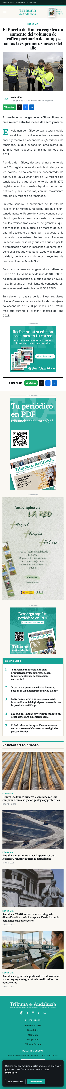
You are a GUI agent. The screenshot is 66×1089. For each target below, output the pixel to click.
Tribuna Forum (33, 1044)
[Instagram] (33, 1012)
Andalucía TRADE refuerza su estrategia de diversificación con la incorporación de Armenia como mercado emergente (30, 917)
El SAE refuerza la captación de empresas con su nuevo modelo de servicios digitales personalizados (34, 728)
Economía (33, 24)
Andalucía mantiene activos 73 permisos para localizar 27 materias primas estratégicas (29, 857)
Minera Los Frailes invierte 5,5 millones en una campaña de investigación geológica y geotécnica (31, 799)
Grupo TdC (33, 1039)
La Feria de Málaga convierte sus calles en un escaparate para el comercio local (36, 715)
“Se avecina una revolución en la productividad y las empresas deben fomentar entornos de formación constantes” (31, 674)
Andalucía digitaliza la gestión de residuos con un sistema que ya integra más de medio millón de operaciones (31, 979)
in (32, 107)
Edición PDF (8, 2)
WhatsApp (9, 107)
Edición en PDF (33, 1025)
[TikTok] (38, 1012)
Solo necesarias (15, 1082)
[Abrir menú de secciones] (4, 11)
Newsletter (20, 2)
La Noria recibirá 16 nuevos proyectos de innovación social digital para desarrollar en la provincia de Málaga (36, 702)
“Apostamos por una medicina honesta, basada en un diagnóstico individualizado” (34, 689)
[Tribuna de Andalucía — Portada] (28, 12)
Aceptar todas (35, 1082)
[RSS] (44, 1012)
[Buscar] (62, 3)
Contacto (31, 2)
